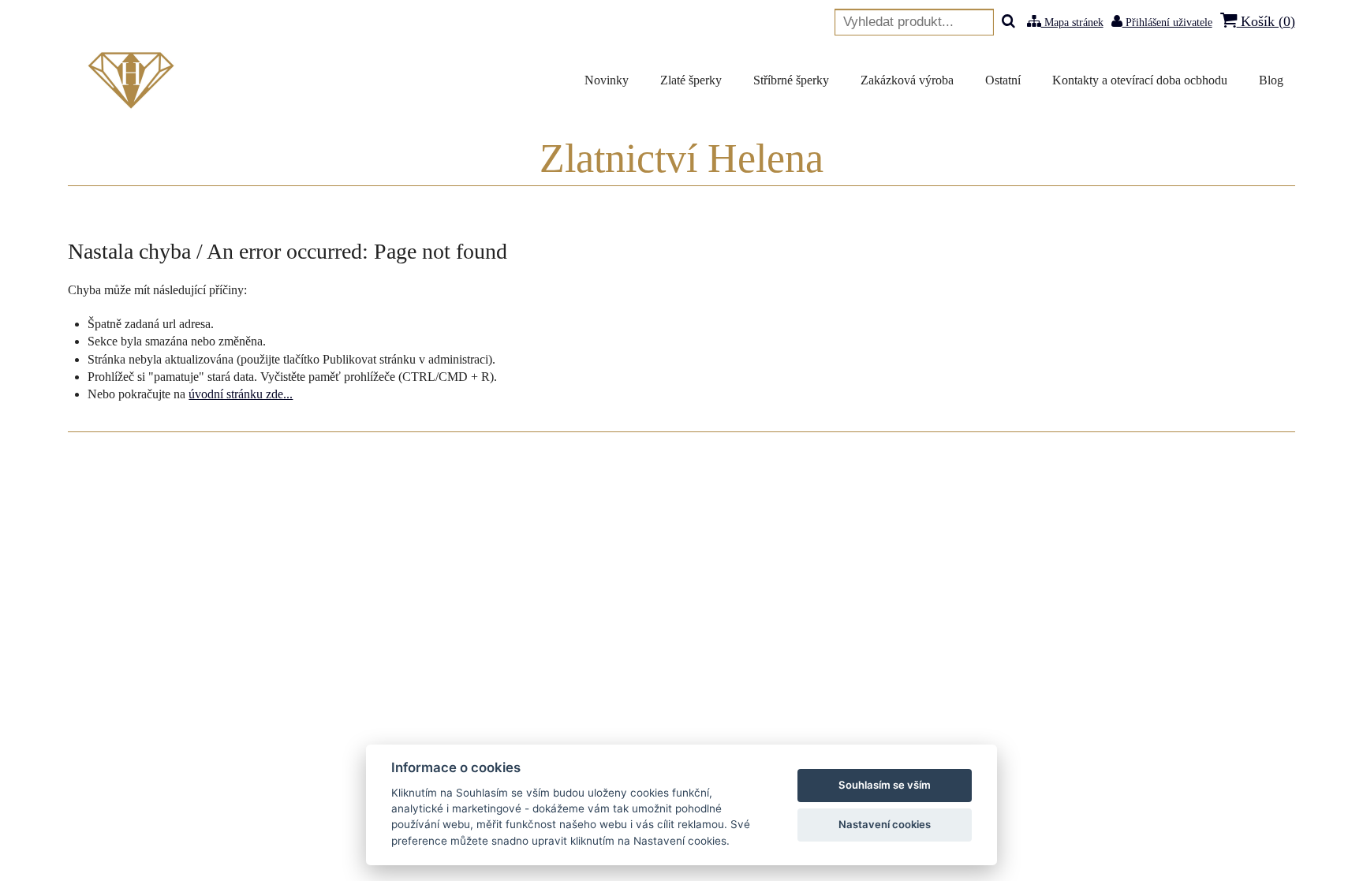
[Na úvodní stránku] (134, 80)
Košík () (1266, 21)
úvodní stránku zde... (241, 394)
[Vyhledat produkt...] (1008, 22)
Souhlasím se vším (884, 784)
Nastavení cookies (884, 824)
